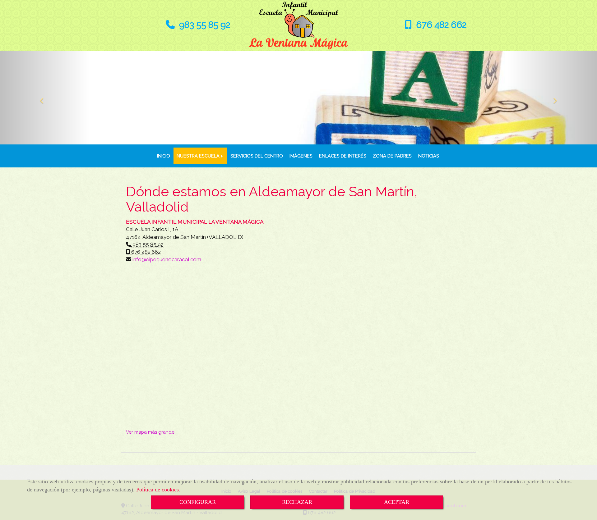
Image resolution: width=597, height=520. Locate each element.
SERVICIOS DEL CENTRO (256, 155)
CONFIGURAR (197, 502)
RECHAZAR (297, 502)
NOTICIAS (428, 155)
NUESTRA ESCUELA (199, 155)
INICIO (163, 155)
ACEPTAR (396, 502)
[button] (45, 97)
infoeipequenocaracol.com (166, 259)
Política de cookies (157, 489)
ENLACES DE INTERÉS (342, 155)
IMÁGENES (300, 155)
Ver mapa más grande (150, 432)
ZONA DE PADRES (392, 155)
